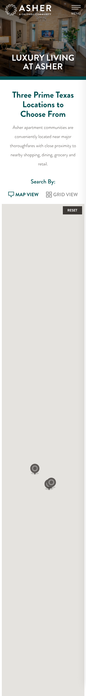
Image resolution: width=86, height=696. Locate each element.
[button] (34, 469)
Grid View (65, 195)
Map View (27, 195)
